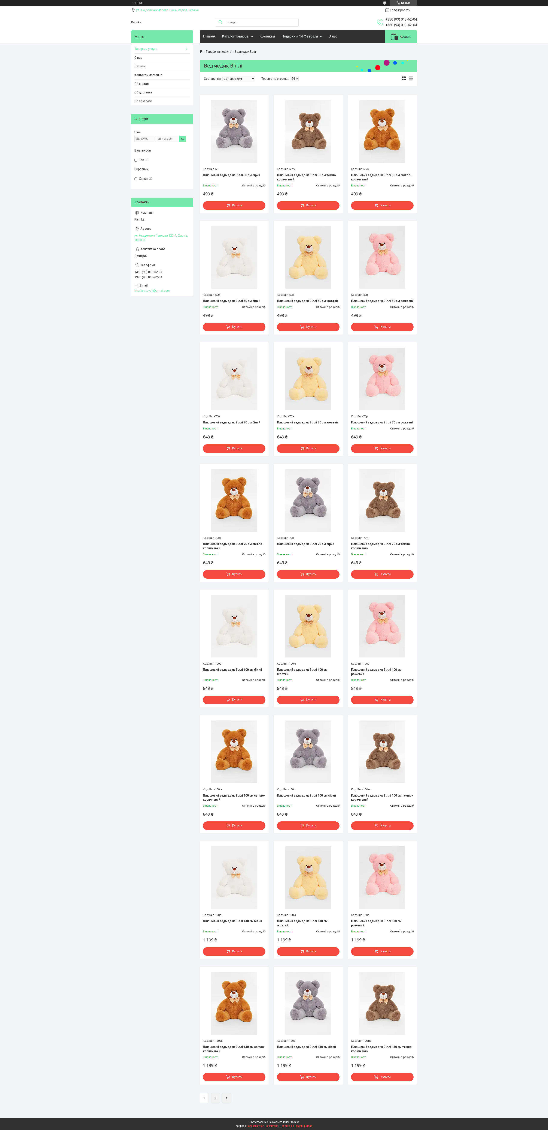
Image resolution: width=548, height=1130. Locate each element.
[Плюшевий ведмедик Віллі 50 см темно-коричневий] (308, 131)
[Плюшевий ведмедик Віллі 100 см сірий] (308, 751)
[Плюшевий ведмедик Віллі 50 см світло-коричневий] (382, 131)
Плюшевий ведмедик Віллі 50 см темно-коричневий (307, 177)
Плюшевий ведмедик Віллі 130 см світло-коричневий (234, 1049)
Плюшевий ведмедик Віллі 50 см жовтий (307, 301)
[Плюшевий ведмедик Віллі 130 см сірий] (308, 1003)
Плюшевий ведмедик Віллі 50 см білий (231, 301)
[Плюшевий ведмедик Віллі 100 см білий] (234, 626)
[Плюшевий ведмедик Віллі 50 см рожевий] (382, 257)
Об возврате (143, 101)
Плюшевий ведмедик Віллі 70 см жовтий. (308, 422)
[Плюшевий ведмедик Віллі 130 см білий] (234, 877)
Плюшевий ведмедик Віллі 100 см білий (232, 669)
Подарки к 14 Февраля (299, 36)
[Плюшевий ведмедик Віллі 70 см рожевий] (382, 379)
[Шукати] (220, 22)
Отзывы (140, 66)
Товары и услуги (145, 49)
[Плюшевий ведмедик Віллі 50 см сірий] (234, 131)
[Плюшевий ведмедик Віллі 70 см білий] (234, 379)
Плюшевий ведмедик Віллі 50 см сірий (231, 175)
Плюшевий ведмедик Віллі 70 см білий (231, 422)
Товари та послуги (219, 51)
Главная (209, 36)
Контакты (267, 36)
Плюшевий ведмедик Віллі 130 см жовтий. (302, 923)
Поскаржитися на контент (262, 1125)
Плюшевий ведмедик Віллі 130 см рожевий (376, 923)
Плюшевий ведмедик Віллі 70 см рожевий (382, 422)
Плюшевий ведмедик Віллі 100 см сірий (306, 795)
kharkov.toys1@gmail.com (152, 290)
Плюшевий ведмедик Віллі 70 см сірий (305, 544)
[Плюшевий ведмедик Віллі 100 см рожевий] (382, 626)
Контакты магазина (148, 75)
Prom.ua (294, 1122)
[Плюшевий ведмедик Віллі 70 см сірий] (308, 500)
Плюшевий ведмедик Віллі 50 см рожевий (382, 301)
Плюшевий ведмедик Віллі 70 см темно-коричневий (381, 546)
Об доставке (143, 92)
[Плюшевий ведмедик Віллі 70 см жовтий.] (308, 379)
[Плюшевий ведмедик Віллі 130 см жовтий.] (308, 877)
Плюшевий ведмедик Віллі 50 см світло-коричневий (381, 177)
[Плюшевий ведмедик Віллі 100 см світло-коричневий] (234, 751)
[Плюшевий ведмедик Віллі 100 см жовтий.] (308, 626)
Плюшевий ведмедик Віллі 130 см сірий (306, 1047)
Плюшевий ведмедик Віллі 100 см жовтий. (302, 672)
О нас (333, 36)
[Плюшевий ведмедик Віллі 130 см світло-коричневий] (234, 1003)
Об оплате (141, 84)
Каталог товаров (235, 36)
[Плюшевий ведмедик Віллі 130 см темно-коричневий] (382, 1003)
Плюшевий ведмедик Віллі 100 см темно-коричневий (382, 797)
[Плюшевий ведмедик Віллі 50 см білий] (234, 257)
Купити (237, 205)
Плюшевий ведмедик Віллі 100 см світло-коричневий (234, 797)
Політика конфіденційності (296, 1125)
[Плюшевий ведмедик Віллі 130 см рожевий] (382, 877)
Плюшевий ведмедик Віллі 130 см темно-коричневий (382, 1049)
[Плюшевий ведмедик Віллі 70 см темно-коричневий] (382, 500)
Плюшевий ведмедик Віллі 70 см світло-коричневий (233, 546)
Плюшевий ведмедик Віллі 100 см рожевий (376, 672)
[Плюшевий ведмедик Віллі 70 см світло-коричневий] (234, 500)
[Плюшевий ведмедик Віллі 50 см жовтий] (308, 257)
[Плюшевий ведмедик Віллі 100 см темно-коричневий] (382, 751)
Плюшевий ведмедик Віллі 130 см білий (232, 921)
